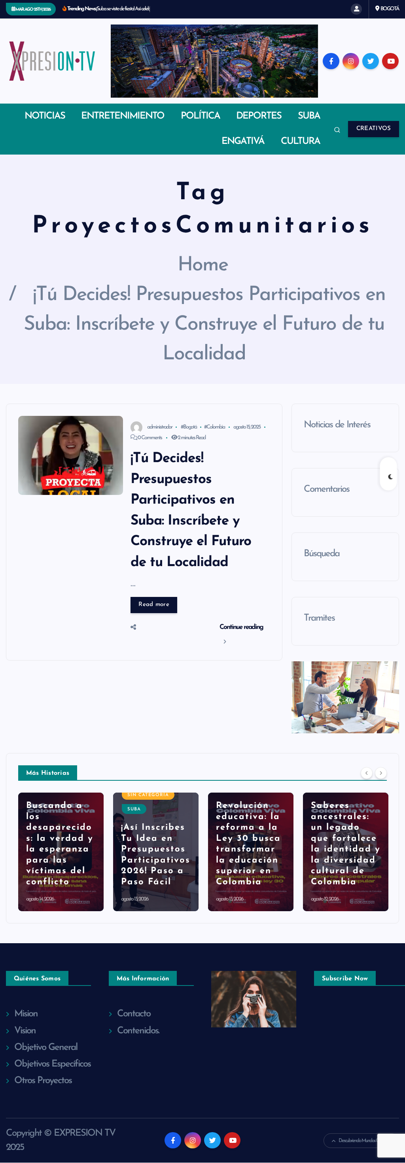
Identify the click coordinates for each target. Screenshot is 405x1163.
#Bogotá (189, 427)
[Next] (381, 773)
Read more (153, 605)
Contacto (133, 1014)
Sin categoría (53, 795)
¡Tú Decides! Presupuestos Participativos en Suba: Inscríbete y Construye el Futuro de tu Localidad (204, 324)
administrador (159, 427)
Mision (26, 1014)
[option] (61, 852)
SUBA (309, 116)
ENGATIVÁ (242, 141)
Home (203, 265)
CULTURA (300, 141)
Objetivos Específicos (52, 1064)
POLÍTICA (200, 116)
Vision (25, 1031)
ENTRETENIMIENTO (122, 116)
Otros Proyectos (43, 1081)
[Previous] (367, 773)
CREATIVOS (373, 129)
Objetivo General (45, 1047)
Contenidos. (138, 1031)
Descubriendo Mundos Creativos (365, 1140)
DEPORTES (258, 116)
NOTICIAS (45, 116)
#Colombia (214, 427)
